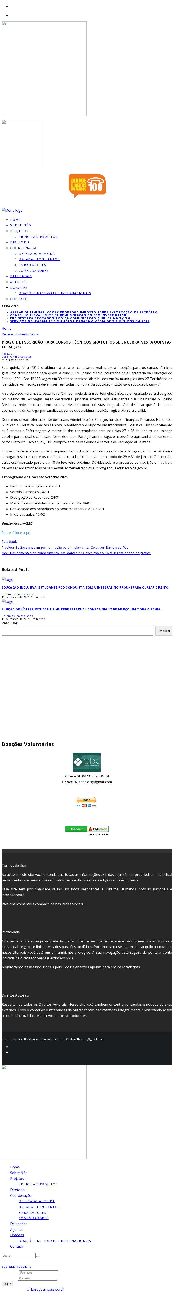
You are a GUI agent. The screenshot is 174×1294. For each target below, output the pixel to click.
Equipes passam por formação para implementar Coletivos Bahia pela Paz (65, 547)
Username (10, 1272)
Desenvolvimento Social (17, 356)
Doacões (19, 288)
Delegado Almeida (37, 254)
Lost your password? (47, 1289)
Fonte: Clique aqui (16, 532)
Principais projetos (38, 237)
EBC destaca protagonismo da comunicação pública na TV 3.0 (70, 318)
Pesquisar (9, 623)
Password (9, 1278)
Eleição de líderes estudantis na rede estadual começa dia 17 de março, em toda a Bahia (81, 609)
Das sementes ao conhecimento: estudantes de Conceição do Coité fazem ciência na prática (76, 553)
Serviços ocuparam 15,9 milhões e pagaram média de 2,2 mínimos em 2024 (80, 321)
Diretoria (17, 1189)
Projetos (19, 231)
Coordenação (24, 248)
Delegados (18, 1223)
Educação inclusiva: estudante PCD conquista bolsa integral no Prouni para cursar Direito (85, 587)
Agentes (16, 1229)
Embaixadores (32, 265)
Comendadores (34, 271)
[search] (38, 1256)
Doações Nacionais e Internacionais (55, 293)
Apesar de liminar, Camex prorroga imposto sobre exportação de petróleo (84, 312)
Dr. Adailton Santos (39, 259)
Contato (19, 299)
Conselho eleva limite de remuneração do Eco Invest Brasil (68, 315)
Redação (7, 353)
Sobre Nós (18, 1172)
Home (15, 1167)
